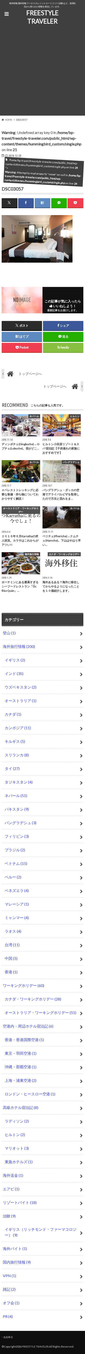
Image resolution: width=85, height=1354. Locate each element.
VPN (9, 1275)
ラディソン (17, 1121)
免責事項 (8, 1337)
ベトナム (16, 863)
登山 (9, 632)
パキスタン (17, 809)
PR (8, 1316)
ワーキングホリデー (23, 985)
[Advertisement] (42, 73)
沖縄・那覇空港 (20, 1066)
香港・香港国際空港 (24, 1039)
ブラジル (15, 849)
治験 (9, 1216)
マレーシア (17, 904)
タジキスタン (19, 782)
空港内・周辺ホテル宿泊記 (28, 1026)
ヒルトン (15, 1134)
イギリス (15, 660)
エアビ (11, 1189)
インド (14, 673)
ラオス (13, 931)
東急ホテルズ (19, 1161)
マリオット (17, 1148)
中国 (11, 958)
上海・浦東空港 (20, 1080)
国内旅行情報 (17, 1262)
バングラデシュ (20, 822)
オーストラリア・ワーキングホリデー (40, 1012)
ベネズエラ (17, 890)
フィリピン (17, 836)
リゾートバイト (20, 1202)
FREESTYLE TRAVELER (42, 17)
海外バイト (15, 1248)
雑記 (9, 1289)
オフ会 (11, 1302)
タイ (12, 768)
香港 (11, 972)
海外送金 (13, 1175)
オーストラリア (20, 700)
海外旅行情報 (19, 646)
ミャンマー (17, 917)
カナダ (13, 714)
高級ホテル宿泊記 (20, 1107)
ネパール (16, 795)
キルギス (15, 741)
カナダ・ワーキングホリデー (33, 999)
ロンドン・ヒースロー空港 (30, 1094)
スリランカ (17, 755)
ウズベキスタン (20, 687)
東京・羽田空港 (20, 1053)
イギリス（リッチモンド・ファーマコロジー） (40, 1232)
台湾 (12, 944)
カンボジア (18, 727)
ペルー (13, 877)
